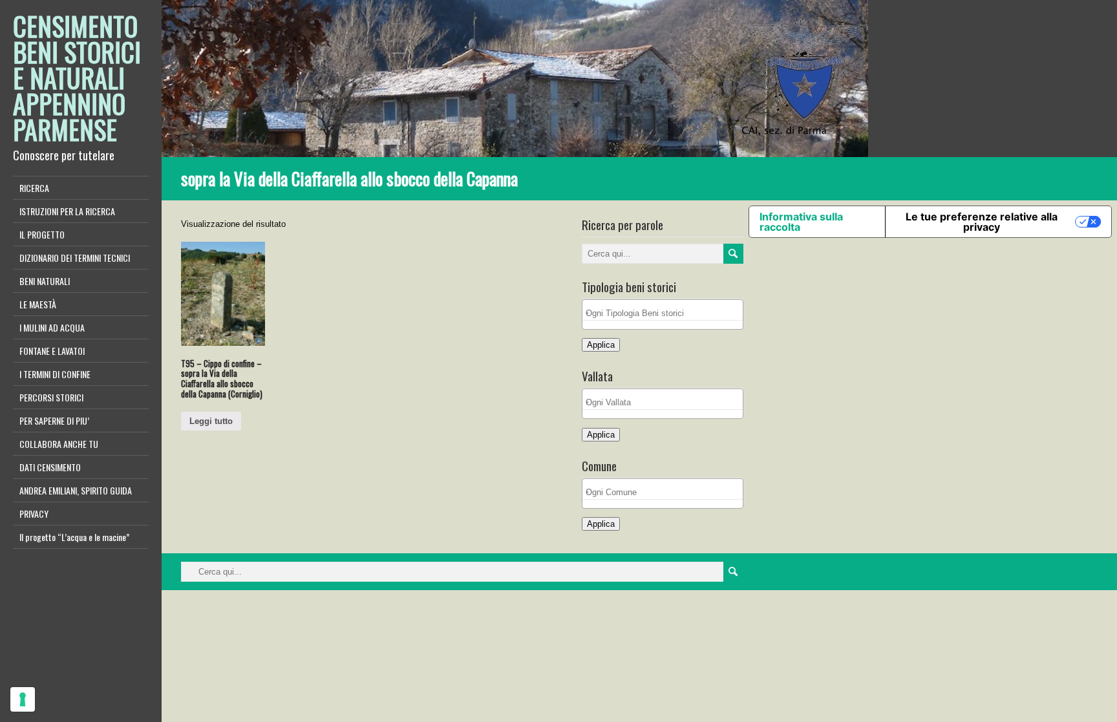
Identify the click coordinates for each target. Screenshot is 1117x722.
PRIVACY (33, 513)
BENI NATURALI (44, 281)
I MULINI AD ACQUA (52, 327)
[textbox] (666, 313)
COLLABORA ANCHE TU (58, 444)
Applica (601, 345)
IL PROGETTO (42, 234)
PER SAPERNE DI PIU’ (54, 420)
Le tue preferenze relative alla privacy (982, 221)
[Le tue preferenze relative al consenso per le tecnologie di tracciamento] (22, 699)
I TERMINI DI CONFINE (54, 374)
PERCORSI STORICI (51, 397)
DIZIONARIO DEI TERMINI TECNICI (74, 257)
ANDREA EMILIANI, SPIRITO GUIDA (75, 490)
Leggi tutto (211, 421)
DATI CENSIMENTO (50, 467)
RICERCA (34, 188)
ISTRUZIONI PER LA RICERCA (67, 211)
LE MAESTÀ (37, 304)
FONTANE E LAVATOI (52, 350)
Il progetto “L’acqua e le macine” (74, 537)
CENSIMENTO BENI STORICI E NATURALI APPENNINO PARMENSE (77, 77)
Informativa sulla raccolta (801, 221)
